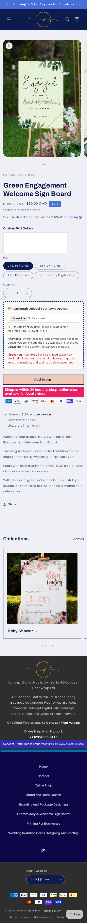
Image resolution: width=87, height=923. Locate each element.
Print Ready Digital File (56, 275)
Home (43, 766)
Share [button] (12, 504)
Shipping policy (43, 917)
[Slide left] (34, 164)
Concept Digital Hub (28, 911)
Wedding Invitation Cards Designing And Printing (43, 833)
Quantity (9, 285)
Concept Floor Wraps (63, 722)
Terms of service (20, 917)
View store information (23, 425)
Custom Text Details (18, 228)
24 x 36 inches (18, 265)
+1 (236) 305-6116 (44, 737)
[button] (8, 19)
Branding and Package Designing (43, 804)
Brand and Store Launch (43, 795)
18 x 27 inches (50, 265)
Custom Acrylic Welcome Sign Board (43, 814)
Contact (43, 776)
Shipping (8, 210)
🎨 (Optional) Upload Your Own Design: (38, 308)
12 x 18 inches (18, 275)
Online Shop (43, 785)
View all (78, 539)
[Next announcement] (79, 4)
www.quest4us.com (71, 744)
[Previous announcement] (7, 4)
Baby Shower (20, 631)
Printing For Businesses (43, 823)
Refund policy (52, 911)
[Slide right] (52, 164)
